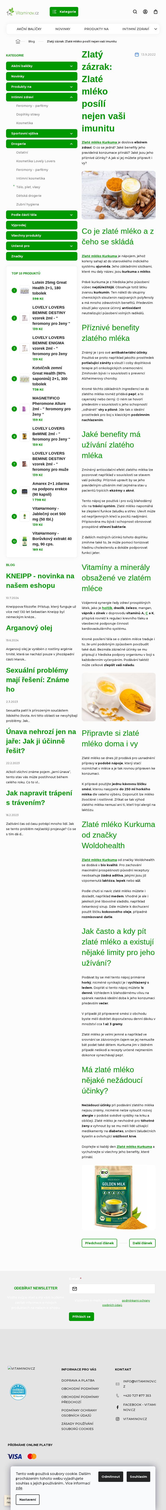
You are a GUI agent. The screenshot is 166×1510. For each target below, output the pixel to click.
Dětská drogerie (29, 196)
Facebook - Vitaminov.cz (139, 1407)
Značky (17, 256)
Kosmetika (24, 123)
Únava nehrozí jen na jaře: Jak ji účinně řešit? (41, 741)
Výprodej (18, 225)
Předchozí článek (99, 1243)
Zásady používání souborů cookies (77, 1426)
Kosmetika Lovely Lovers (35, 161)
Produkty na (96, 29)
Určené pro (20, 246)
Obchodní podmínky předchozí (80, 1399)
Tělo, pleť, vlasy (28, 187)
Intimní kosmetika (30, 178)
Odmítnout (111, 1477)
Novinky (62, 29)
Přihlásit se (81, 1317)
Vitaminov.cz (135, 1419)
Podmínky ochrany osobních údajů (79, 1412)
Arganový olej (29, 628)
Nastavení (27, 1500)
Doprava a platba (77, 1380)
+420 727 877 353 (137, 1396)
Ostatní (22, 152)
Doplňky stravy (28, 114)
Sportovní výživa (24, 133)
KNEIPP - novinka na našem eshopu (40, 580)
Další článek (142, 1243)
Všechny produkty (26, 235)
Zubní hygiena (27, 204)
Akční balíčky (29, 29)
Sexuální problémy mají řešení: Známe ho (37, 679)
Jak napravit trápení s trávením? (39, 797)
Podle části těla (24, 215)
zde (19, 1488)
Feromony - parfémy (32, 106)
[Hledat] (135, 11)
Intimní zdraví (135, 29)
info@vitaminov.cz (139, 1383)
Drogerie (18, 144)
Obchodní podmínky (80, 1389)
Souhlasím (138, 1477)
